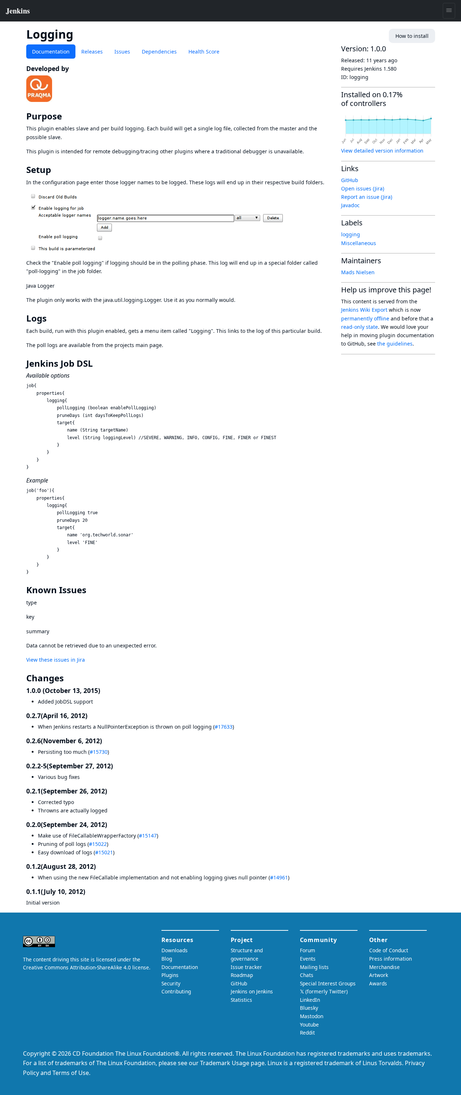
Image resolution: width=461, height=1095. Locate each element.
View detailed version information (382, 150)
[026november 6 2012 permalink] (106, 741)
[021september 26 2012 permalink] (111, 791)
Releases (92, 51)
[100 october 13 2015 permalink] (104, 690)
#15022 (98, 843)
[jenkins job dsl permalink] (98, 363)
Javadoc (350, 205)
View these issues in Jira (55, 659)
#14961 (279, 877)
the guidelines (395, 343)
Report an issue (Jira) (366, 196)
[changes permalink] (69, 678)
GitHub (349, 180)
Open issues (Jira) (362, 188)
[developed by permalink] (73, 68)
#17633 (224, 726)
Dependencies (159, 51)
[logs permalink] (52, 318)
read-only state (359, 326)
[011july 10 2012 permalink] (89, 891)
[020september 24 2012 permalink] (111, 824)
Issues (122, 51)
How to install (412, 35)
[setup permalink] (56, 169)
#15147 (148, 835)
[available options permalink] (73, 375)
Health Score (203, 51)
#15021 (104, 852)
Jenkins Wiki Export (364, 309)
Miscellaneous (358, 243)
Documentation (51, 51)
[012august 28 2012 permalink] (100, 866)
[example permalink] (51, 480)
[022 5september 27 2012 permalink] (117, 766)
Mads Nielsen (358, 272)
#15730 (99, 751)
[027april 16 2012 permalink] (91, 716)
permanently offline (365, 318)
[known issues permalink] (91, 589)
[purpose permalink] (67, 116)
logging (350, 234)
